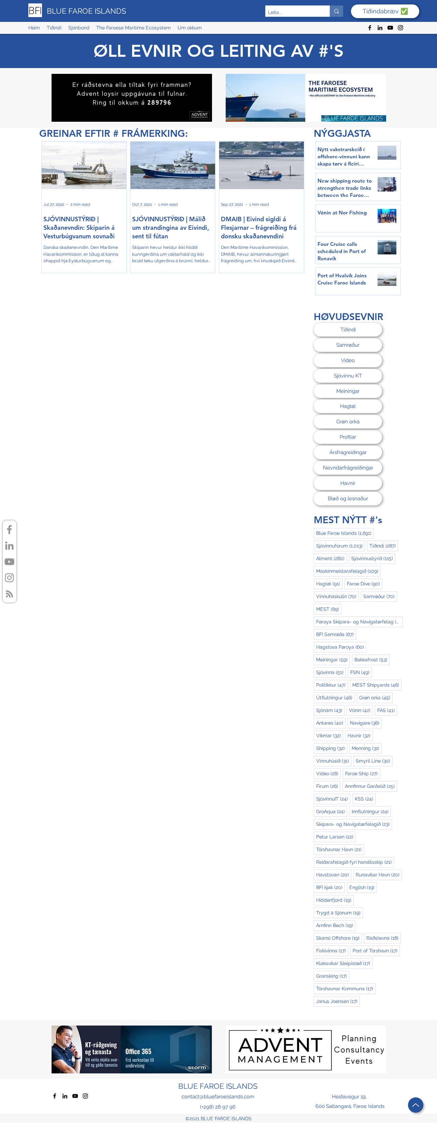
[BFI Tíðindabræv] (9, 594)
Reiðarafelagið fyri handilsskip (355, 862)
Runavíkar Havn (379, 874)
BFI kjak (330, 887)
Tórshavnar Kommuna (346, 988)
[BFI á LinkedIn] (9, 546)
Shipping (331, 748)
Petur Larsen (336, 837)
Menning (367, 748)
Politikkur (332, 685)
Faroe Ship (362, 773)
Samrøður (380, 596)
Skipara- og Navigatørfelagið (354, 824)
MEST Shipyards (376, 685)
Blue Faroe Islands (345, 533)
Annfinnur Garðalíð (371, 786)
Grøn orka (376, 697)
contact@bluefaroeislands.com (218, 1097)
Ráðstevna (383, 938)
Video (328, 773)
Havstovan (333, 874)
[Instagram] (400, 27)
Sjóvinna (331, 672)
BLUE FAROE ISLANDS (86, 10)
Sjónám (330, 710)
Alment (331, 558)
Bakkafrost (372, 659)
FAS (387, 710)
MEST (328, 609)
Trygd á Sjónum (339, 912)
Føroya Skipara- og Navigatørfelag (359, 621)
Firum (328, 786)
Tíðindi (383, 546)
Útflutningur (335, 697)
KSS (365, 799)
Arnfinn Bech (335, 925)
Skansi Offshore (339, 938)
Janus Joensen (338, 1001)
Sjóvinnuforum (340, 546)
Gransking (332, 976)
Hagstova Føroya (341, 647)
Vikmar (329, 735)
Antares (331, 723)
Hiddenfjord (335, 900)
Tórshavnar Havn (340, 849)
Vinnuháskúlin (337, 596)
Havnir (360, 735)
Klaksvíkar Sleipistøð (344, 963)
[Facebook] (369, 27)
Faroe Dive (364, 583)
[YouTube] (390, 27)
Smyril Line (374, 761)
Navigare (366, 723)
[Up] (415, 1105)
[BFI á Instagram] (9, 578)
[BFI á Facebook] (9, 530)
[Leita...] (336, 11)
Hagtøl (329, 583)
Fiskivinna (332, 950)
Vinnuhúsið (333, 761)
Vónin (361, 710)
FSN (361, 672)
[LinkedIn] (380, 27)
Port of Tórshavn (376, 950)
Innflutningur (371, 811)
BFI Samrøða (336, 634)
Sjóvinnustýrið (373, 558)
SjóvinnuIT (333, 799)
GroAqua (331, 811)
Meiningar (333, 659)
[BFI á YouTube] (9, 562)
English (363, 887)
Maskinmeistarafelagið (348, 571)
